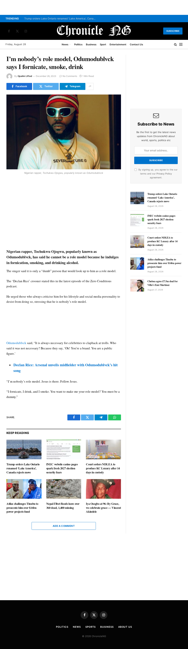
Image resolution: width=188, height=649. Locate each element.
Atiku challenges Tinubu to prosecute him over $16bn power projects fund (22, 508)
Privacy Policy (164, 173)
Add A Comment (64, 525)
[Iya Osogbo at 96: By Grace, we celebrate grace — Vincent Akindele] (103, 489)
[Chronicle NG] (94, 31)
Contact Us (136, 44)
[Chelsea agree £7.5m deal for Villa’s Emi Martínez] (137, 285)
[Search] (175, 44)
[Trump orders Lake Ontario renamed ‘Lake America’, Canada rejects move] (23, 449)
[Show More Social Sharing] (90, 86)
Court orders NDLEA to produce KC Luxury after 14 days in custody (103, 468)
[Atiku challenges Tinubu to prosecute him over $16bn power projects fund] (23, 489)
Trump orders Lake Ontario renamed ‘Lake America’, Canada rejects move (61, 18)
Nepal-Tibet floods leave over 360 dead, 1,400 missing (62, 506)
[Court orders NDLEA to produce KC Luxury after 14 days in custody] (103, 449)
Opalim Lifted (25, 76)
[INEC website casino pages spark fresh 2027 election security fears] (63, 449)
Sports (90, 626)
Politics (78, 44)
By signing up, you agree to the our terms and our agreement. (158, 173)
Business (91, 44)
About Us (125, 626)
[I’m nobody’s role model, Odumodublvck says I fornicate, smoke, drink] (63, 131)
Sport (103, 44)
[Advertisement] (63, 212)
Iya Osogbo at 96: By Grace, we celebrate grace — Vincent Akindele (103, 508)
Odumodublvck (16, 343)
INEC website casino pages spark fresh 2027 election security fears (62, 468)
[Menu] (180, 44)
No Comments (70, 76)
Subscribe (172, 31)
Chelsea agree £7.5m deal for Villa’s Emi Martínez (162, 283)
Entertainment (118, 44)
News (65, 44)
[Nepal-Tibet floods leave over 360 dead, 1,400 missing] (63, 489)
